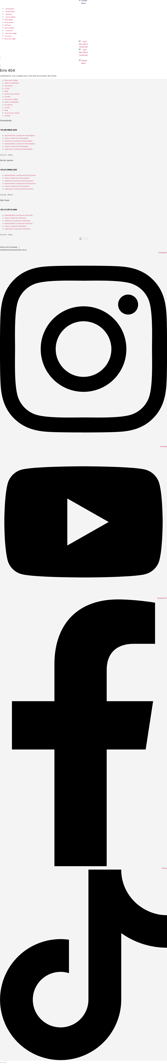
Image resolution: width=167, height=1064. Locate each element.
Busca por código (11, 33)
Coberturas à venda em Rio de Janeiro (19, 181)
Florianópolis (10, 9)
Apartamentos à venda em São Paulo (18, 215)
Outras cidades (10, 17)
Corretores (9, 31)
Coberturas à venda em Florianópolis (19, 141)
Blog (6, 91)
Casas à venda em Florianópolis (17, 138)
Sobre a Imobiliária (12, 83)
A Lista (7, 88)
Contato (7, 97)
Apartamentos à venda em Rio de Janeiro (20, 175)
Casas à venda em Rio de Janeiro (17, 178)
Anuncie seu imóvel (12, 94)
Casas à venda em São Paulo (15, 218)
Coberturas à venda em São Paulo (17, 221)
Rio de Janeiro (10, 11)
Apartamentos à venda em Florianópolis (20, 135)
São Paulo (9, 14)
